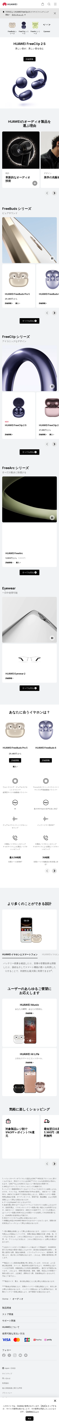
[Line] (25, 1355)
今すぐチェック (18, 15)
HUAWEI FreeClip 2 (49, 425)
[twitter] (9, 1355)
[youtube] (20, 1355)
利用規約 (5, 1383)
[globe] (3, 1368)
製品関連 (6, 1307)
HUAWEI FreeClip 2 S (29, 43)
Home (5, 1298)
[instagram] (14, 1355)
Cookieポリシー (32, 1411)
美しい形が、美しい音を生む (29, 48)
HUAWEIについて (10, 1327)
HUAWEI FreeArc (14, 553)
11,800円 (21, 558)
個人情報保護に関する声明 (12, 1388)
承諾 (29, 1418)
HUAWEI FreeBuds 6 (45, 747)
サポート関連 (9, 1320)
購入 (17, 303)
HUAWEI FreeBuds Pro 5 (17, 294)
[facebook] (3, 1355)
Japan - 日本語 (10, 1368)
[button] (42, 4)
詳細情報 (29, 59)
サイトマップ (7, 1373)
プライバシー (7, 1393)
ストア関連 (7, 1314)
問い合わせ (6, 1378)
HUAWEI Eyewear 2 (15, 673)
